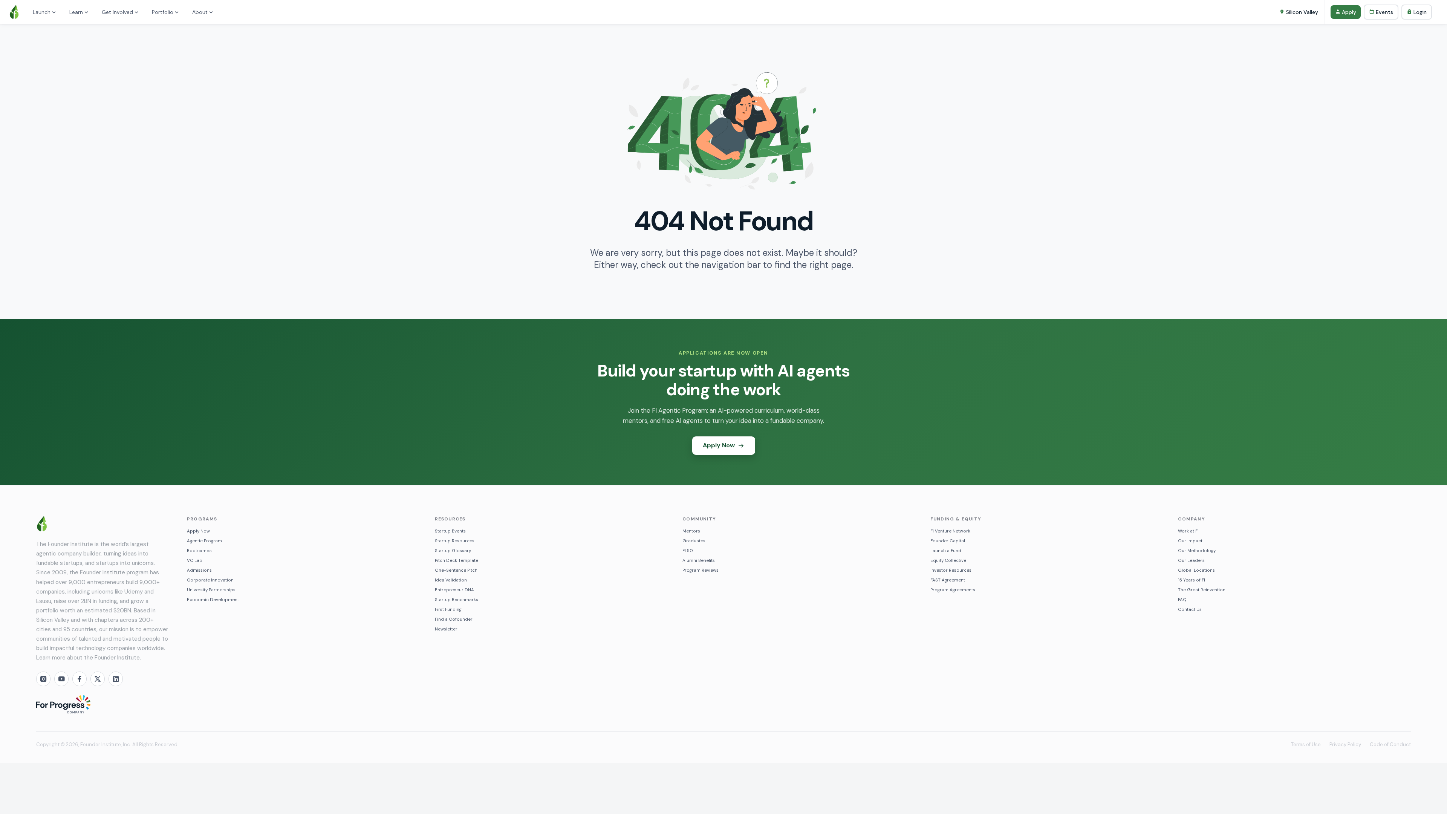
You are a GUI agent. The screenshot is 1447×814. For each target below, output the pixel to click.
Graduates (693, 541)
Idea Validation (451, 580)
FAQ (1182, 600)
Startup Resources (454, 541)
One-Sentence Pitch (456, 570)
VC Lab (194, 560)
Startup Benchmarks (456, 600)
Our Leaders (1191, 560)
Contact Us (1190, 609)
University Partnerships (211, 590)
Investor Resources (950, 570)
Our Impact (1190, 541)
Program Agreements (952, 590)
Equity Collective (948, 560)
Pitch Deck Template (456, 560)
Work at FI (1188, 531)
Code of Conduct (1390, 744)
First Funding (448, 609)
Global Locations (1196, 570)
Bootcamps (199, 551)
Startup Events (450, 531)
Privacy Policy (1345, 744)
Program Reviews (700, 570)
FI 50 (687, 551)
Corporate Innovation (210, 580)
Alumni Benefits (698, 560)
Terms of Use (1306, 744)
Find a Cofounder (454, 619)
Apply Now (198, 531)
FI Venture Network (950, 531)
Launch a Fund (945, 551)
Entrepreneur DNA (454, 590)
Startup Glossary (453, 551)
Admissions (199, 570)
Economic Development (213, 600)
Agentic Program (204, 541)
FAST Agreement (947, 580)
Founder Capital (947, 541)
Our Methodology (1197, 551)
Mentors (691, 531)
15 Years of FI (1191, 580)
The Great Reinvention (1201, 590)
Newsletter (446, 629)
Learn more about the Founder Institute (88, 657)
